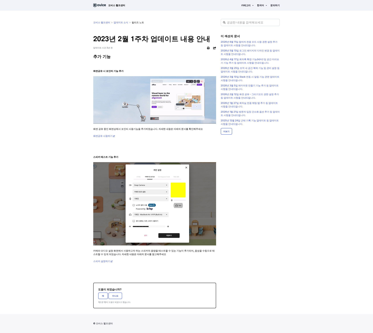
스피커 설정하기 (101, 261)
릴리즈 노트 (138, 22)
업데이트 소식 (121, 22)
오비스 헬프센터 (101, 22)
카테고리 (246, 5)
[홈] (99, 5)
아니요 (115, 296)
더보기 (226, 131)
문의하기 (275, 5)
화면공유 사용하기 (102, 135)
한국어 (261, 5)
